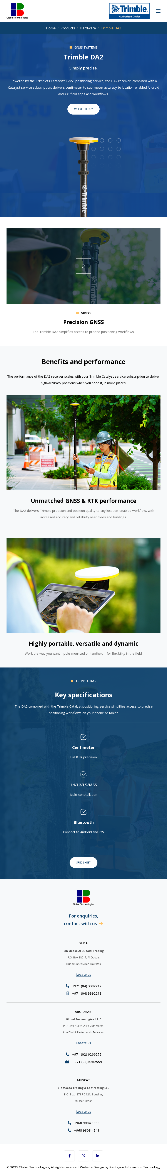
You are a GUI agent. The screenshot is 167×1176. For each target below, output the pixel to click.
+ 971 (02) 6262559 (87, 1061)
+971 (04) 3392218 (87, 993)
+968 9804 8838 (86, 1123)
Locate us (83, 974)
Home (51, 28)
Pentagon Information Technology (134, 1167)
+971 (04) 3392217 (87, 986)
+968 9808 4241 (86, 1130)
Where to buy (83, 109)
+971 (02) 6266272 (87, 1054)
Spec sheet (83, 862)
